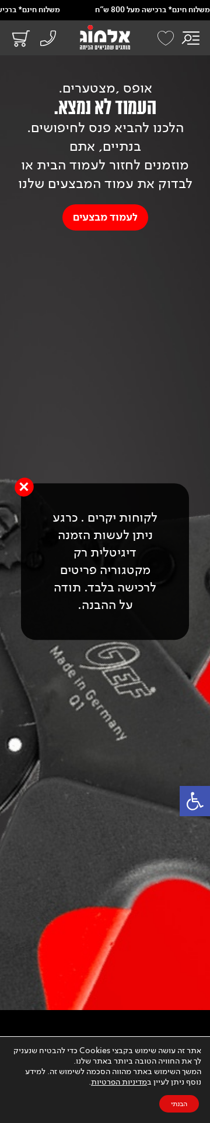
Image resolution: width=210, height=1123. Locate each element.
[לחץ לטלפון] (47, 39)
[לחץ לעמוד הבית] (105, 37)
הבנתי (179, 1103)
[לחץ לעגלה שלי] (17, 37)
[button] (195, 801)
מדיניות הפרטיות (119, 1081)
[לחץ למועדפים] (166, 38)
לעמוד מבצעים (105, 217)
